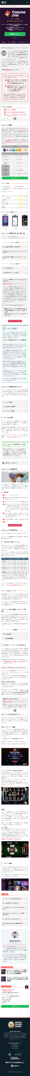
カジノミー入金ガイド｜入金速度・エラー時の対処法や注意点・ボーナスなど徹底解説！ (17, 971)
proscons (3, 42)
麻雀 (21, 57)
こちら (9, 380)
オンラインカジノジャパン (6, 6)
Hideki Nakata (8, 69)
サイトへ (15, 37)
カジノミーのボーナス (12, 436)
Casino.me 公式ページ (15, 178)
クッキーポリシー (15, 1048)
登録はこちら (15, 34)
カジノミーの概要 (10, 109)
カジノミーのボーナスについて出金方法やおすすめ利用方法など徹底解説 (17, 979)
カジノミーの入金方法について (13, 584)
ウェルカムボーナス (21, 42)
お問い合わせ (15, 1044)
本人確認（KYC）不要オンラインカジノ (15, 661)
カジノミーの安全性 (11, 42)
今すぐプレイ (15, 1006)
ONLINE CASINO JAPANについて (15, 1043)
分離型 (8, 140)
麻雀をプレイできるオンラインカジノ (10, 839)
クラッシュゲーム (23, 130)
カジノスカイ (18, 452)
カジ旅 (18, 51)
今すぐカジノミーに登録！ (15, 321)
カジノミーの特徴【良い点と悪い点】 (15, 112)
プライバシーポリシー (15, 1046)
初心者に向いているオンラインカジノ (14, 141)
